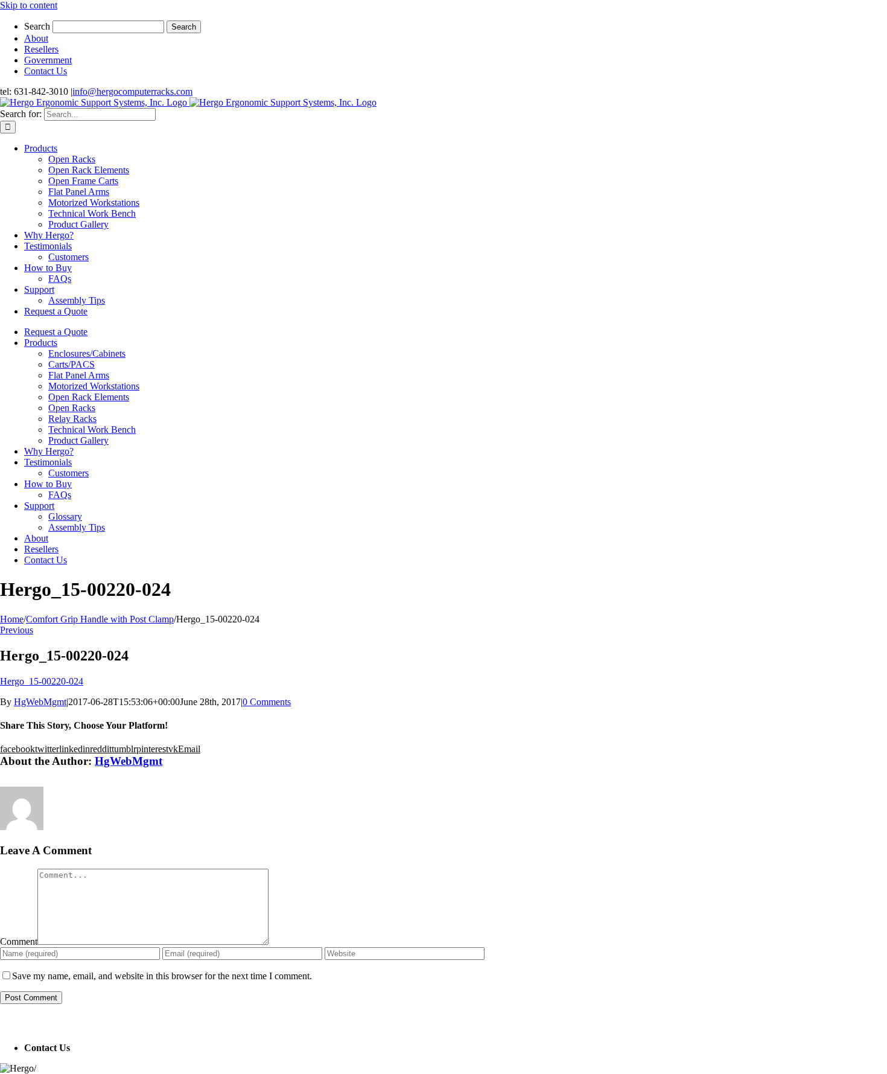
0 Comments (267, 702)
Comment (18, 941)
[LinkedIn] (21, 1023)
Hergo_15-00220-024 (41, 681)
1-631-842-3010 (103, 1048)
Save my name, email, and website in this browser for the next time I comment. (162, 976)
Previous (16, 630)
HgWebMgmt (40, 702)
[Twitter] (12, 1023)
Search (37, 26)
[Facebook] (4, 1023)
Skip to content (28, 5)
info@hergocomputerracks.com (132, 91)
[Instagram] (29, 1023)
